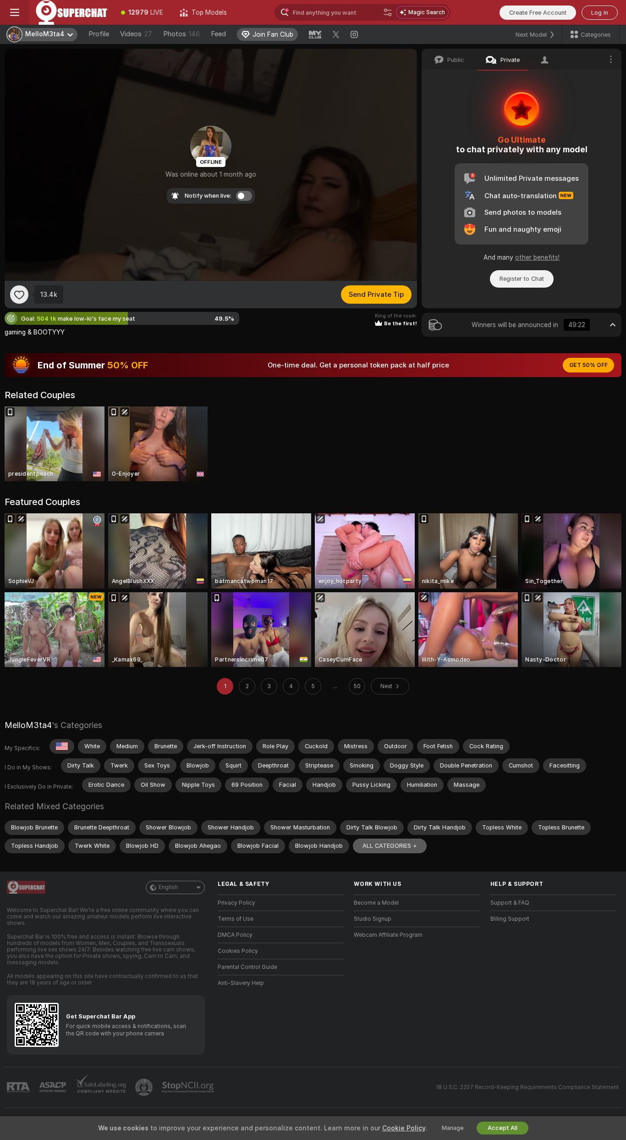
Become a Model (376, 903)
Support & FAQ (509, 903)
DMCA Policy (235, 935)
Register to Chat (522, 278)
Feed (218, 34)
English (168, 887)
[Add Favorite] (19, 294)
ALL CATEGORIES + (389, 845)
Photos (181, 34)
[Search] (387, 12)
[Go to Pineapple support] (144, 1087)
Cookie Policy (403, 1128)
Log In (599, 12)
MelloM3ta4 (28, 725)
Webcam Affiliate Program (388, 935)
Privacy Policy (236, 903)
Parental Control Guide (247, 967)
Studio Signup (372, 919)
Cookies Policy (238, 951)
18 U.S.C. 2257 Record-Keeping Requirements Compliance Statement (527, 1087)
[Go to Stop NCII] (189, 1087)
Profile (98, 34)
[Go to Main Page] (71, 12)
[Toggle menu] (14, 12)
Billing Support (509, 919)
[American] (61, 746)
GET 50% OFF (588, 365)
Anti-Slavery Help (241, 983)
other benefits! (537, 257)
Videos (136, 34)
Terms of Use (235, 919)
